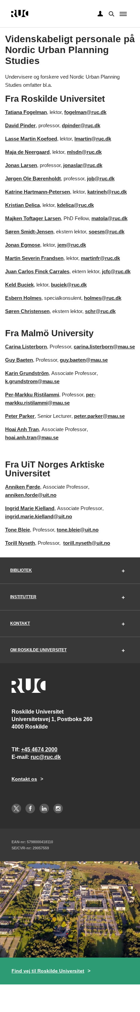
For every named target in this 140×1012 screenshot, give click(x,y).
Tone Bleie (17, 530)
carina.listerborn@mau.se (104, 346)
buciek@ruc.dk (69, 285)
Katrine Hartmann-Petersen (37, 192)
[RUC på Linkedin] (44, 808)
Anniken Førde (22, 487)
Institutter (23, 596)
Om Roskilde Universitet (38, 650)
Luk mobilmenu (123, 14)
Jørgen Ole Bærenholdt (33, 178)
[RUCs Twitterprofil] (16, 808)
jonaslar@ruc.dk (82, 165)
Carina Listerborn (26, 346)
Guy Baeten (19, 360)
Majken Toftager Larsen (33, 218)
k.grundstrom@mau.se (32, 381)
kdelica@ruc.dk (75, 205)
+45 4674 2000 (39, 749)
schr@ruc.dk (100, 311)
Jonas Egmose (22, 245)
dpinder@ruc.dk (81, 125)
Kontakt (20, 623)
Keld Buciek (19, 285)
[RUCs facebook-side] (30, 808)
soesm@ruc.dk (106, 231)
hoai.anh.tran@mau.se (31, 437)
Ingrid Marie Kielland (29, 508)
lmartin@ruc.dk (92, 139)
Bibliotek (21, 570)
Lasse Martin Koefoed (31, 139)
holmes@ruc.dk (102, 298)
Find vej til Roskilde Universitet (48, 971)
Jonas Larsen (21, 165)
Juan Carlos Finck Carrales (37, 271)
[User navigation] (100, 14)
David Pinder (20, 125)
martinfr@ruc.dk (100, 258)
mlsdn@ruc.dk (84, 152)
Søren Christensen (27, 311)
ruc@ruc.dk (46, 757)
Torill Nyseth (20, 543)
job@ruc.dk (101, 178)
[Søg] (111, 13)
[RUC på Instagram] (58, 808)
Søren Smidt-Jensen (29, 231)
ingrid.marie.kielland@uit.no (38, 516)
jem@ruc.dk (71, 245)
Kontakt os (24, 779)
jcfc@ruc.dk (116, 271)
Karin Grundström (27, 373)
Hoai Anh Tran (22, 429)
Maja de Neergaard (27, 152)
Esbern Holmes (23, 298)
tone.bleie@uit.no (78, 530)
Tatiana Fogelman (26, 112)
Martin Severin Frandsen (34, 258)
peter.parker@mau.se (99, 416)
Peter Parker (20, 416)
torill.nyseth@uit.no (86, 543)
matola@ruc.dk (109, 218)
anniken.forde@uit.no (30, 495)
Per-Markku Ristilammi (32, 394)
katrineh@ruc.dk (107, 192)
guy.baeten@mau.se (84, 360)
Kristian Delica (22, 205)
